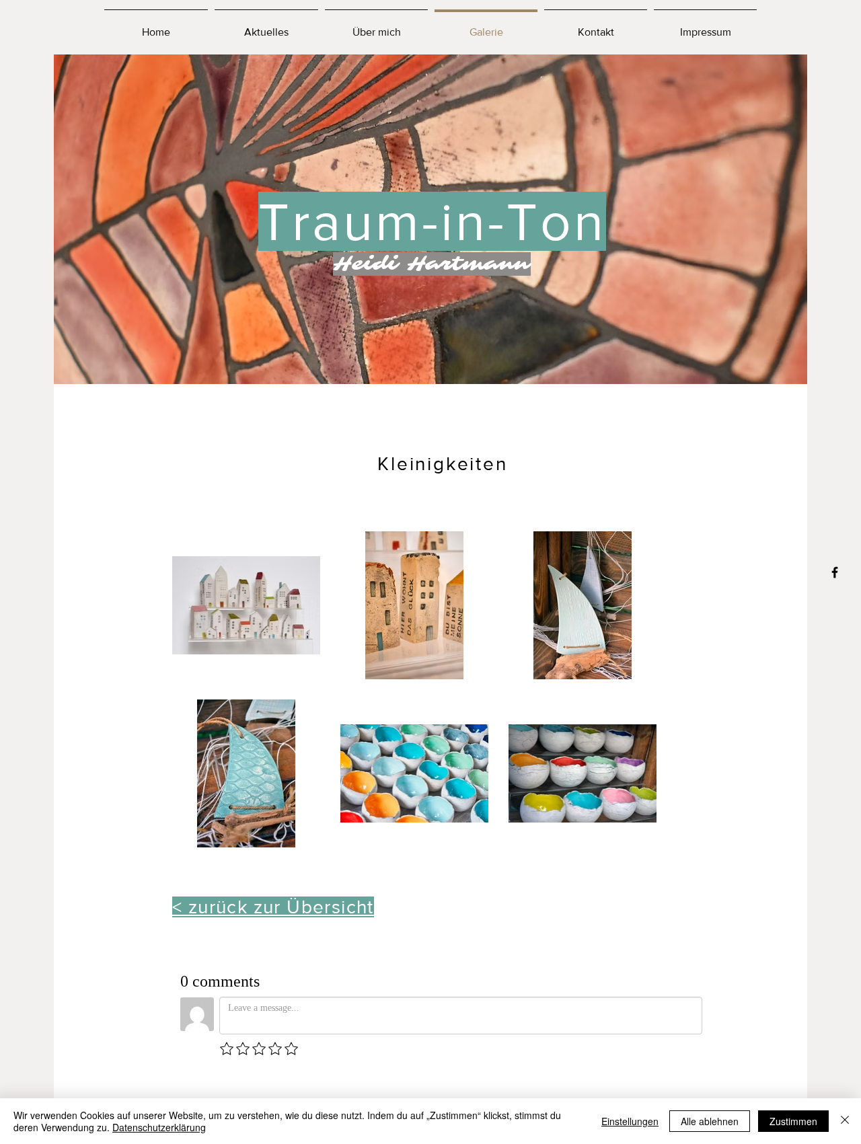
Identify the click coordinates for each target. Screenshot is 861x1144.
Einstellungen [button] (630, 1121)
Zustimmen (793, 1121)
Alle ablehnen (710, 1121)
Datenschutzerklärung (159, 1127)
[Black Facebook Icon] (834, 572)
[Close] (845, 1121)
